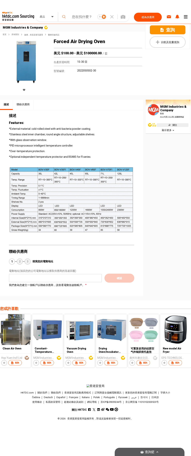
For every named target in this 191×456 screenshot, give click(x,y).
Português (109, 397)
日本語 (155, 397)
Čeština (36, 397)
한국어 (144, 397)
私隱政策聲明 (53, 402)
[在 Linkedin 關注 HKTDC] (98, 409)
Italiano (86, 397)
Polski (96, 397)
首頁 (4, 34)
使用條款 (37, 402)
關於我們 (42, 392)
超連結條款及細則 (73, 402)
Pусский (122, 397)
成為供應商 (147, 17)
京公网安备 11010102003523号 (142, 402)
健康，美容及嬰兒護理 (33, 35)
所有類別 (15, 34)
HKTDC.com (27, 392)
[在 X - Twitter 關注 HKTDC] (94, 409)
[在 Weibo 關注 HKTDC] (103, 409)
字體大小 (165, 392)
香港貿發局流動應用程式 (77, 392)
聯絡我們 (56, 392)
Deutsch (48, 397)
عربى (134, 397)
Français (73, 397)
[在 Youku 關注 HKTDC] (116, 409)
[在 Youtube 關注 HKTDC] (112, 409)
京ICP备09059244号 (111, 402)
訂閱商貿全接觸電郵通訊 (108, 392)
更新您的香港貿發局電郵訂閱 (141, 392)
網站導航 (92, 402)
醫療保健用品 (53, 35)
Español (61, 397)
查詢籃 (149, 452)
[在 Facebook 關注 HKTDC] (89, 409)
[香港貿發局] (95, 386)
